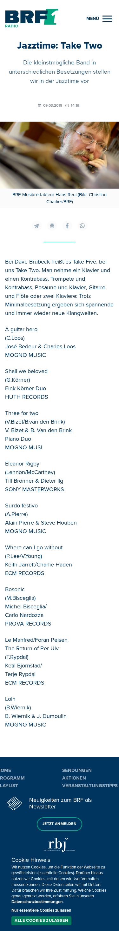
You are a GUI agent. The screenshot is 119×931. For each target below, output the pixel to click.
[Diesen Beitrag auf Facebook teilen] (67, 226)
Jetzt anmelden (59, 823)
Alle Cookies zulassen (41, 920)
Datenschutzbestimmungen (37, 901)
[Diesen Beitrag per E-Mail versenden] (37, 226)
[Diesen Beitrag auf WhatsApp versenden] (82, 226)
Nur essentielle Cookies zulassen (41, 910)
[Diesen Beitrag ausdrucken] (52, 226)
